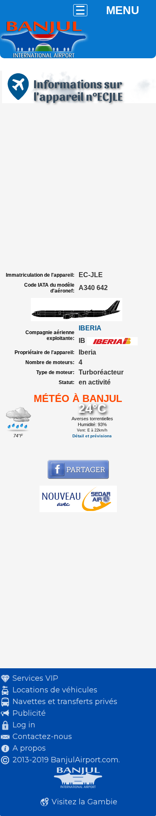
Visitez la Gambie (84, 801)
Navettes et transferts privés (64, 701)
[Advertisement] (78, 187)
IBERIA (90, 328)
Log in (23, 724)
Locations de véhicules (54, 689)
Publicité (29, 713)
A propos (29, 748)
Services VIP (35, 678)
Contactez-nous (42, 736)
